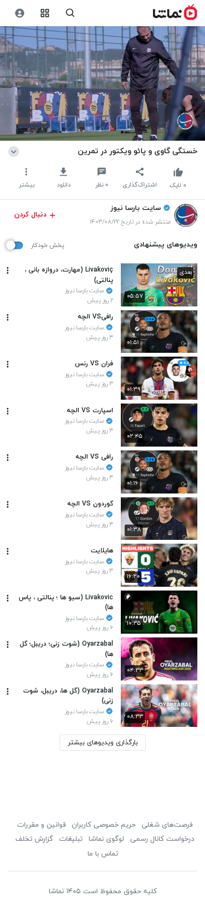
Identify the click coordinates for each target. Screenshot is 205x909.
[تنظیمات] (19, 13)
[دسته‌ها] (45, 13)
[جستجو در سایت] (70, 13)
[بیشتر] (7, 270)
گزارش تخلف (34, 839)
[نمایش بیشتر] (16, 151)
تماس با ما (102, 854)
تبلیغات (71, 839)
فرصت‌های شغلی (167, 825)
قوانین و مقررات (41, 825)
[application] (102, 83)
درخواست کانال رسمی (162, 839)
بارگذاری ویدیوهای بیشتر (103, 743)
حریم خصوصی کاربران (104, 825)
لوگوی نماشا (106, 839)
